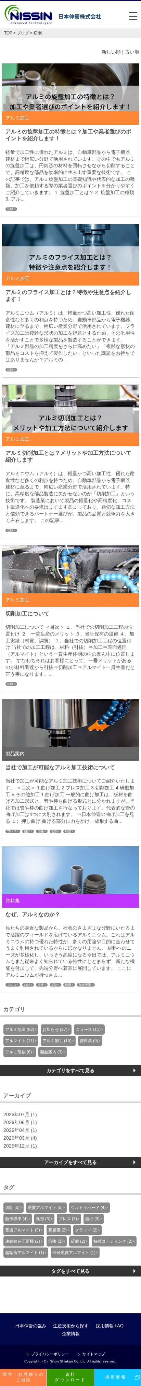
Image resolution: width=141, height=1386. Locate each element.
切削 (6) (12, 1207)
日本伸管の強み (30, 1325)
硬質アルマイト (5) (45, 1207)
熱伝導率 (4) (16, 1218)
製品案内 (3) (51, 1052)
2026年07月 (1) (20, 1114)
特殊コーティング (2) (112, 1241)
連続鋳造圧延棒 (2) (22, 1241)
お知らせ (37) (54, 1029)
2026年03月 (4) (20, 1138)
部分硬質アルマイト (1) (73, 1252)
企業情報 (71, 1333)
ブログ (23, 33)
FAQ (119, 1325)
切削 (10, 209)
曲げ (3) (92, 1218)
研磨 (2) (78, 1241)
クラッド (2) (86, 1230)
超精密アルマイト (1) (24, 1252)
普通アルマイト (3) (22, 1230)
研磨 (68, 831)
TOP (8, 33)
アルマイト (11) (19, 1040)
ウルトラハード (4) (88, 1207)
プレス (11, 831)
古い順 (132, 52)
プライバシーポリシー (50, 1354)
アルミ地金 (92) (19, 1029)
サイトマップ (93, 1354)
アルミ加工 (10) (57, 1040)
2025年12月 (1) (20, 1146)
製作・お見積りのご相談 (23, 1377)
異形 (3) (43, 1218)
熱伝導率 (85, 985)
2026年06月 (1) (20, 1122)
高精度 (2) (57, 1230)
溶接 (41, 831)
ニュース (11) (88, 1029)
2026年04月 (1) (20, 1130)
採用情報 (105, 1325)
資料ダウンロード (70, 1377)
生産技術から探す (71, 1325)
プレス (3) (68, 1218)
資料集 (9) (89, 1040)
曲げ (27, 831)
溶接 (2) (55, 1241)
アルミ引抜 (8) (18, 1052)
